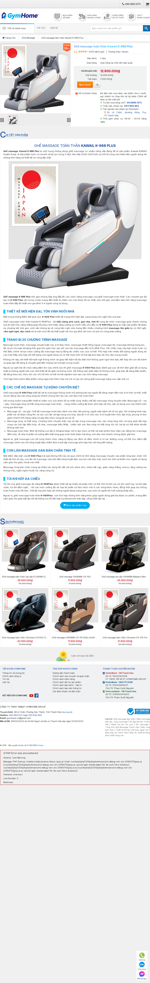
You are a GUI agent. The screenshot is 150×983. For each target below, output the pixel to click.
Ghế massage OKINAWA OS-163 (75, 576)
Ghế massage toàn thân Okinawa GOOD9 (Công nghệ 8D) (31, 637)
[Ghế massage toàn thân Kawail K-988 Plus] (13, 120)
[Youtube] (31, 695)
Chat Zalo (142, 969)
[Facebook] (36, 695)
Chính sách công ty (11, 676)
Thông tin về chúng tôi (13, 673)
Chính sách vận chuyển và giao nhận (71, 676)
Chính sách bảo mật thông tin (67, 688)
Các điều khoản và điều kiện (66, 691)
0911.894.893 (35, 715)
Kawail (125, 52)
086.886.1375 (132, 4)
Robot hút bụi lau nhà (122, 724)
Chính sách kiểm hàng (64, 679)
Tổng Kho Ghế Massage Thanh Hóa (122, 727)
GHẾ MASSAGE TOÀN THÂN (75, 146)
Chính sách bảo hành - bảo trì (67, 685)
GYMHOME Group (35, 745)
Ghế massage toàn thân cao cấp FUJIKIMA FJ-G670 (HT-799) (32, 576)
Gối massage (142, 724)
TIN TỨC (41, 28)
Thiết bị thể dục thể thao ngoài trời (132, 730)
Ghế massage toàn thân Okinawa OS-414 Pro (125, 637)
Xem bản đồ (67, 712)
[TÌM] (146, 28)
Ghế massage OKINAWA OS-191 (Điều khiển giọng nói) (78, 637)
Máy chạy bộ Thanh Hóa (116, 733)
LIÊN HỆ (54, 28)
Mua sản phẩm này (76, 505)
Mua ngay (85, 84)
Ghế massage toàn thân (124, 719)
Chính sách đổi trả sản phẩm (67, 682)
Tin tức (5, 679)
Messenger (142, 979)
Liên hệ (6, 682)
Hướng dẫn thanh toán (64, 673)
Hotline (142, 960)
